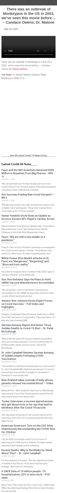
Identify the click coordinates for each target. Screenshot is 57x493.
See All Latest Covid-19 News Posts (28, 155)
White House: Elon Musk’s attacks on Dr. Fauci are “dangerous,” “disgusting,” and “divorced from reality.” (25, 261)
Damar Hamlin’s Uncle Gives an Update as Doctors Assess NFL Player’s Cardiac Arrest (28, 217)
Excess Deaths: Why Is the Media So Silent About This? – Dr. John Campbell (26, 452)
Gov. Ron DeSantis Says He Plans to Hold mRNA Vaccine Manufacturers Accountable (27, 281)
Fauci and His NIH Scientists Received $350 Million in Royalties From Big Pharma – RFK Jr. (27, 173)
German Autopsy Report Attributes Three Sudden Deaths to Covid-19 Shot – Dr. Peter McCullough (27, 328)
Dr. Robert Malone (18, 69)
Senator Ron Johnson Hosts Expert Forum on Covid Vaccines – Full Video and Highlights (26, 304)
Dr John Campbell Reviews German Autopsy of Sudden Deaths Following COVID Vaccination (27, 355)
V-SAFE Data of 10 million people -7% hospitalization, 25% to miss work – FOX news (25, 474)
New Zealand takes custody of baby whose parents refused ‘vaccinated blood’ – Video (27, 381)
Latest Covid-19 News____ (19, 164)
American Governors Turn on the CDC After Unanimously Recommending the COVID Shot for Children (28, 428)
